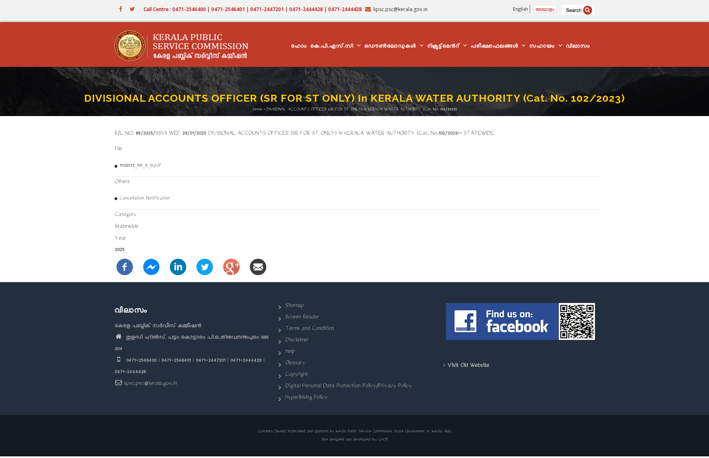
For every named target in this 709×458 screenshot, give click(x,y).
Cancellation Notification (144, 198)
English (520, 9)
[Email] (258, 267)
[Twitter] (204, 267)
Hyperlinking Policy (306, 398)
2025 (119, 250)
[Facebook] (124, 267)
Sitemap (294, 306)
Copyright (296, 375)
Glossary (295, 363)
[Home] (185, 44)
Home (257, 109)
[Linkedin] (178, 267)
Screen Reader (302, 317)
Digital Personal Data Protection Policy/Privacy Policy (348, 386)
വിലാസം (578, 47)
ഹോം (299, 47)
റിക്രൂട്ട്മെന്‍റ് (444, 47)
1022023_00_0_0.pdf (140, 165)
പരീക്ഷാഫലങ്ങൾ (496, 47)
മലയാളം (544, 9)
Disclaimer (297, 340)
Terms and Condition (309, 329)
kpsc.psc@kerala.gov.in (150, 384)
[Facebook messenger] (151, 267)
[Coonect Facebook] (522, 325)
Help (290, 352)
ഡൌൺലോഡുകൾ (391, 47)
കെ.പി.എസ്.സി (333, 47)
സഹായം (543, 47)
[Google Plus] (231, 267)
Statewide (126, 227)
